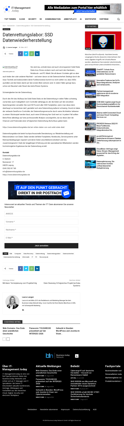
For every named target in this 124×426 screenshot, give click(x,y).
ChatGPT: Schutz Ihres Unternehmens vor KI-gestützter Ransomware (106, 72)
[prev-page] (4, 339)
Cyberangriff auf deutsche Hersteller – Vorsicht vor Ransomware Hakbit (82, 373)
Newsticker (11, 26)
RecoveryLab (44, 257)
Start (4, 26)
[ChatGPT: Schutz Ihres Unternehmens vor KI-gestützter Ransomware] (90, 72)
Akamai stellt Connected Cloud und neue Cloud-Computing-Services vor (109, 115)
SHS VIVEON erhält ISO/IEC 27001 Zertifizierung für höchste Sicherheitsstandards (85, 394)
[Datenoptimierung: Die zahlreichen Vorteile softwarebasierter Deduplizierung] (90, 164)
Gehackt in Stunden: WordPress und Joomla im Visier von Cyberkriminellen (49, 392)
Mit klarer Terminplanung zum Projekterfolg (20, 283)
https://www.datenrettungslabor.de (16, 175)
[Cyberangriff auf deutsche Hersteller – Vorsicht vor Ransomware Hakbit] (103, 40)
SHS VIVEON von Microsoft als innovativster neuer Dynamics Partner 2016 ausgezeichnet (84, 383)
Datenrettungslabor (54, 253)
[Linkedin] (37, 53)
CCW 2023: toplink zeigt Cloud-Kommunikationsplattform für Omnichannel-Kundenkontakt (109, 104)
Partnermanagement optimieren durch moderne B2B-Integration (107, 93)
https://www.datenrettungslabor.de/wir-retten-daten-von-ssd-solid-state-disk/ (34, 127)
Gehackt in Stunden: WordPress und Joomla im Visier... (68, 331)
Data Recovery (28, 253)
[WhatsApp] (31, 53)
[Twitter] (26, 53)
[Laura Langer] (4, 47)
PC (36, 257)
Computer (18, 253)
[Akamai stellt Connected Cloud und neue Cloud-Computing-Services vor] (90, 115)
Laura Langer (12, 47)
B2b (11, 253)
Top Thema (89, 75)
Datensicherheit (68, 253)
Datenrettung (40, 253)
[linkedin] (23, 309)
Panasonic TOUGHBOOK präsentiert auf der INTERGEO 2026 (40, 331)
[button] (118, 19)
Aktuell (88, 48)
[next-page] (8, 339)
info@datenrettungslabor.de (14, 171)
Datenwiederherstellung (12, 257)
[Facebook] (20, 53)
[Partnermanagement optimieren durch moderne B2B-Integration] (90, 94)
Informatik (25, 257)
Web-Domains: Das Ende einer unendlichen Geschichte (14, 331)
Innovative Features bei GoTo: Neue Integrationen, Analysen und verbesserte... (108, 82)
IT (32, 257)
